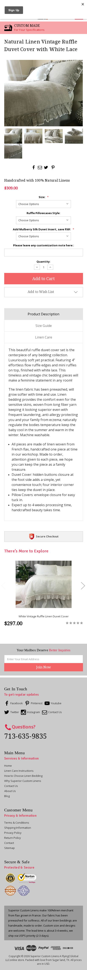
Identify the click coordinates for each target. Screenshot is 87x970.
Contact (9, 843)
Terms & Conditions (16, 822)
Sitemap (9, 848)
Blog (7, 796)
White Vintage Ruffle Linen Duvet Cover (44, 616)
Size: (44, 197)
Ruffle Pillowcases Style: (43, 213)
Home (8, 766)
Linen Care (43, 337)
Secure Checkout (47, 536)
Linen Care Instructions (19, 771)
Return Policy (12, 838)
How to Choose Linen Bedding (23, 776)
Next (83, 585)
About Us (10, 791)
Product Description (43, 314)
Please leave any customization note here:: (43, 245)
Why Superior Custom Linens (22, 781)
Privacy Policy (13, 833)
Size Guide (43, 325)
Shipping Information (17, 828)
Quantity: (43, 261)
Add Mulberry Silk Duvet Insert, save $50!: (43, 229)
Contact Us (11, 786)
